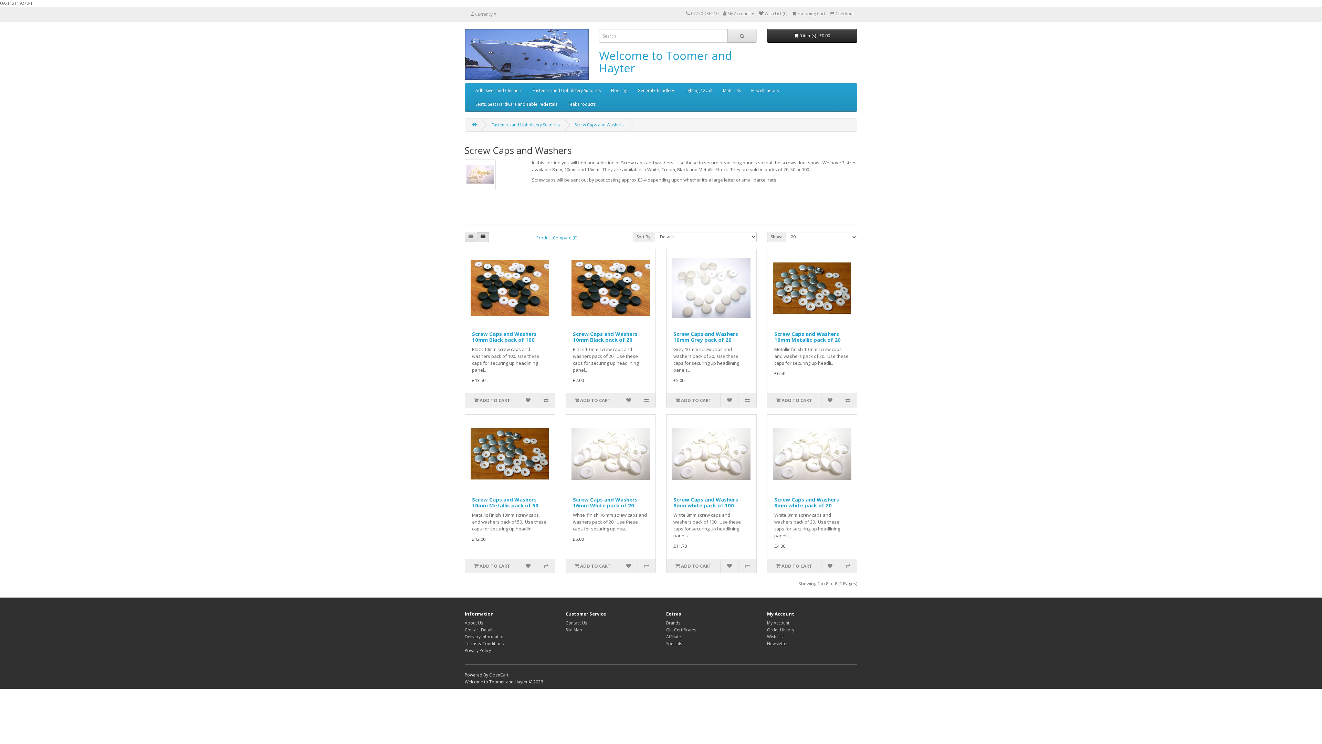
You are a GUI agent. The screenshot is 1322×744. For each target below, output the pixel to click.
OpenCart (498, 675)
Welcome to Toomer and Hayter (665, 62)
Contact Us (576, 623)
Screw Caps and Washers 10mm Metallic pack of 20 (807, 336)
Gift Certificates (681, 630)
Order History (780, 630)
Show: (776, 237)
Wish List (775, 637)
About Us (474, 623)
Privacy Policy (478, 650)
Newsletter (777, 644)
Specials (674, 644)
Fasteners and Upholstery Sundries (567, 90)
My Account (778, 623)
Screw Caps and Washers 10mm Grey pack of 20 (705, 336)
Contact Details (479, 630)
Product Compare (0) (556, 238)
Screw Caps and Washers (599, 125)
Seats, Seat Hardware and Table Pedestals (516, 104)
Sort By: (644, 237)
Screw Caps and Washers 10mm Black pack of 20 (605, 336)
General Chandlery (656, 90)
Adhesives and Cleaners (498, 90)
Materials (732, 90)
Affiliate (673, 637)
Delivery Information (485, 637)
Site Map (574, 630)
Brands (673, 623)
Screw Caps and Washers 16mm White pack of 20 (605, 502)
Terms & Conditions (484, 644)
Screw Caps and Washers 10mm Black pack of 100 (504, 336)
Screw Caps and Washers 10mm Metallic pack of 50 (505, 502)
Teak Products (582, 104)
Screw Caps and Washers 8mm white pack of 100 (705, 502)
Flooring (619, 90)
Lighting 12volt (698, 90)
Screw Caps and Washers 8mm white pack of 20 (806, 502)
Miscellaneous (765, 90)
